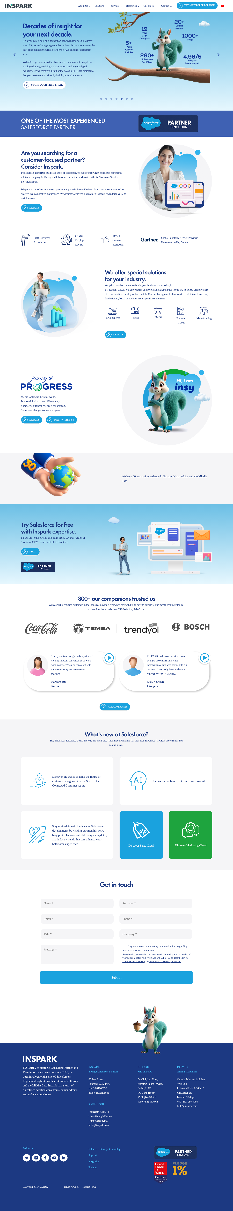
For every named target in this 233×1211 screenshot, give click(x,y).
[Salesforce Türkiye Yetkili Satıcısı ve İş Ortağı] (18, 5)
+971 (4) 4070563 (147, 1097)
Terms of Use (89, 1186)
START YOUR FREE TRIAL (47, 84)
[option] (116, 51)
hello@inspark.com (99, 1092)
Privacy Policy (71, 1186)
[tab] (101, 98)
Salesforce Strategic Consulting (104, 1149)
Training (93, 1167)
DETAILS (34, 207)
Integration (94, 1161)
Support (93, 1155)
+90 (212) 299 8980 (187, 1101)
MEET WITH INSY (64, 419)
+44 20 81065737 (98, 1088)
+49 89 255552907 (98, 1120)
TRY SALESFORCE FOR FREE (199, 5)
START (33, 551)
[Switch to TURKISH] (223, 5)
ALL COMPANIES (117, 706)
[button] (14, 55)
